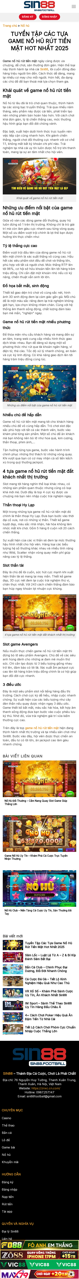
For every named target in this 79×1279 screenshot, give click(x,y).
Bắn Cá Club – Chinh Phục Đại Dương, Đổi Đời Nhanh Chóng (46, 969)
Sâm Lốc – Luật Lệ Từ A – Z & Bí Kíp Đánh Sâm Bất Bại (50, 957)
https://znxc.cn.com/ (45, 1088)
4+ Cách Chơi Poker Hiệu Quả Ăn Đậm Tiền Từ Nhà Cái (48, 1017)
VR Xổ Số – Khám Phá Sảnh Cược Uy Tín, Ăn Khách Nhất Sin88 (49, 993)
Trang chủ (10, 25)
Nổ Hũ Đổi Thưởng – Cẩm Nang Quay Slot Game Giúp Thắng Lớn (36, 802)
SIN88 (8, 1073)
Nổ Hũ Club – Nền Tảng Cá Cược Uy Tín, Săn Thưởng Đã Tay (38, 912)
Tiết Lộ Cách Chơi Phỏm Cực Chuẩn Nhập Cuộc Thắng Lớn (50, 1029)
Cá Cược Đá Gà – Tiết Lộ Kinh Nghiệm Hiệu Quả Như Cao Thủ (47, 981)
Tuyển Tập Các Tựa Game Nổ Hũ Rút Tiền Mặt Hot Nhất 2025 (48, 945)
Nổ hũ (25, 25)
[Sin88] (40, 6)
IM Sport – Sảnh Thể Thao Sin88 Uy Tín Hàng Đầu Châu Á (48, 1005)
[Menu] (73, 6)
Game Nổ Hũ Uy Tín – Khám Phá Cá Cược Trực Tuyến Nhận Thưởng (36, 857)
